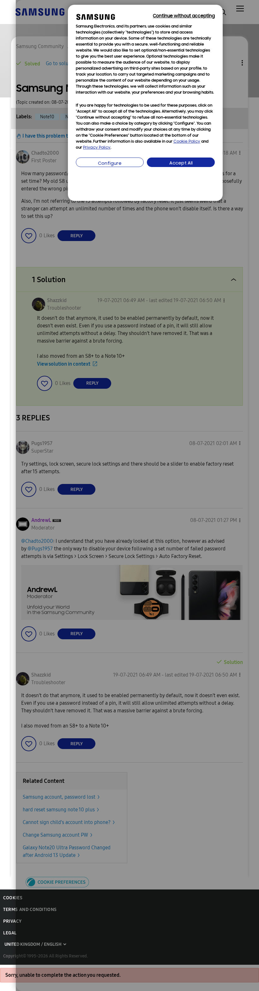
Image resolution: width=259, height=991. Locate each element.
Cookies (12, 898)
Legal (10, 933)
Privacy (12, 921)
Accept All (181, 163)
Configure (110, 163)
